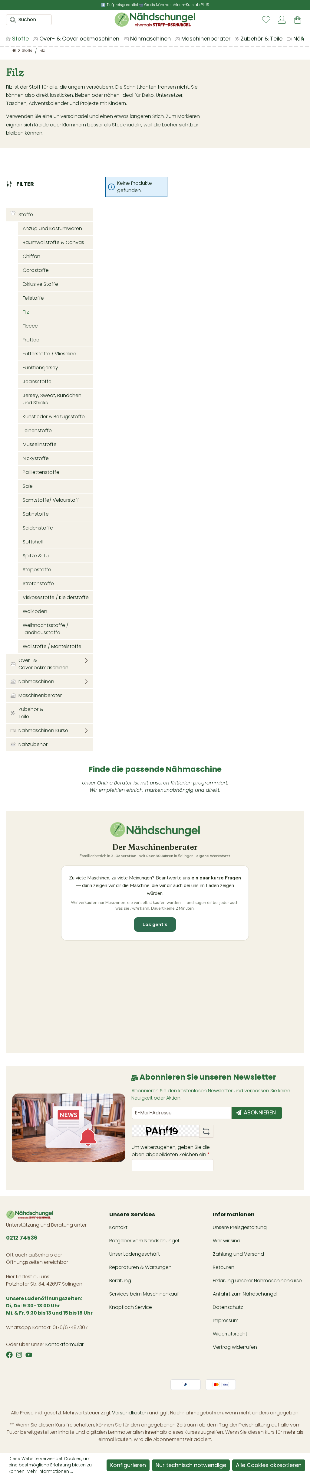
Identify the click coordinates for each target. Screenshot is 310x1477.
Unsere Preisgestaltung (240, 1227)
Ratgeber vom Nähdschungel (144, 1240)
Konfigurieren (128, 1465)
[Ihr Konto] (282, 19)
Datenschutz (228, 1307)
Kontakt (118, 1227)
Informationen (234, 1214)
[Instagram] (19, 1354)
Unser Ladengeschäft (134, 1253)
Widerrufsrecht (230, 1333)
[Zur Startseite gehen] (155, 19)
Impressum (226, 1320)
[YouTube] (28, 1354)
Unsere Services (132, 1214)
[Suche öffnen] (11, 20)
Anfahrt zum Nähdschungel (245, 1293)
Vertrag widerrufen (235, 1347)
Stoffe (25, 214)
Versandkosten (130, 1412)
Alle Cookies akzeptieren (269, 1465)
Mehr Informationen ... (50, 1471)
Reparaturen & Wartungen (140, 1267)
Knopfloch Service (130, 1307)
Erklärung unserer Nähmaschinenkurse (257, 1280)
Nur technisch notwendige (191, 1465)
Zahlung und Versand (238, 1253)
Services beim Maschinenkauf (144, 1293)
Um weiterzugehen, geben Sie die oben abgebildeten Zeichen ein (171, 1151)
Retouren (223, 1267)
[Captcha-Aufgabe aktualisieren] (206, 1131)
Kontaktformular (64, 1344)
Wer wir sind (226, 1240)
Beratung (120, 1280)
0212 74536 (21, 1237)
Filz (26, 311)
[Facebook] (9, 1354)
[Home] (14, 50)
